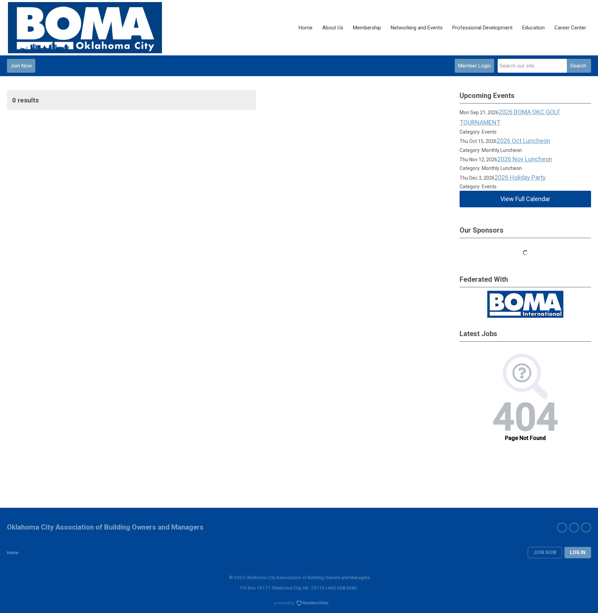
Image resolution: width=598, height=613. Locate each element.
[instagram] (586, 527)
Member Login (474, 66)
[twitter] (574, 527)
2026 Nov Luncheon (524, 159)
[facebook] (562, 527)
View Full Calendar (525, 198)
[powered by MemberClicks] (299, 603)
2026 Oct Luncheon (523, 140)
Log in (578, 552)
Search (578, 66)
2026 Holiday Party (520, 177)
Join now (544, 552)
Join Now (21, 66)
